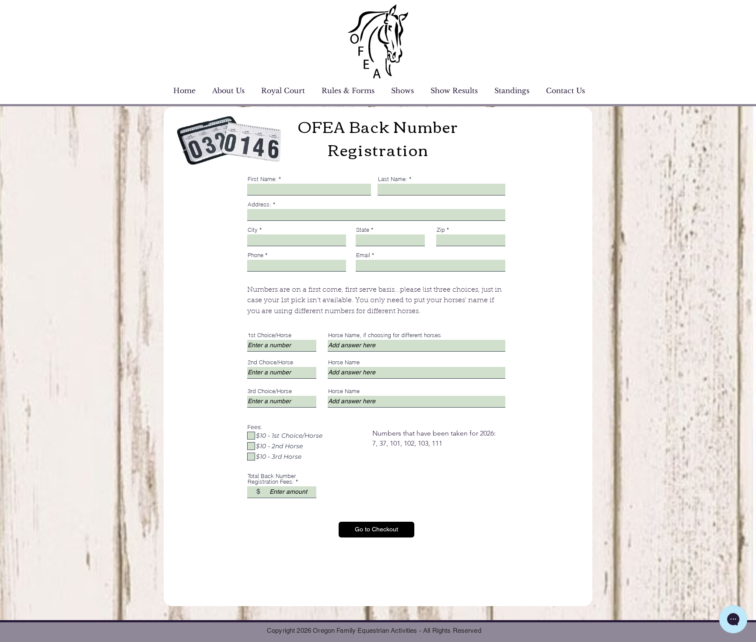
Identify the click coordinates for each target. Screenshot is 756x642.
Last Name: (392, 179)
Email (363, 255)
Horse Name (344, 362)
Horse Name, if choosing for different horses (384, 335)
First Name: (262, 179)
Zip (441, 230)
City (253, 230)
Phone (255, 255)
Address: (259, 204)
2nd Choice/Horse (270, 362)
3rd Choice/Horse (270, 391)
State (362, 230)
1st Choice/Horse (269, 335)
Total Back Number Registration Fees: (272, 479)
